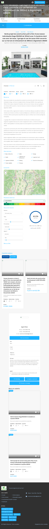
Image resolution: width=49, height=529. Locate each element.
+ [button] (5, 171)
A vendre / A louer (21, 18)
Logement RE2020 (9, 160)
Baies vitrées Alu (9, 154)
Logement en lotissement (22, 157)
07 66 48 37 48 (26, 329)
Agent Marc (24, 327)
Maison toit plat (12, 517)
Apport (5, 231)
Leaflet (34, 194)
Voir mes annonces (24, 337)
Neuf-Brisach (30, 31)
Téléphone (12, 352)
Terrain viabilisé (8, 163)
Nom (11, 341)
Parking (20, 160)
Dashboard (4, 501)
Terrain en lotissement (38, 160)
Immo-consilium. (15, 524)
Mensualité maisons (17, 497)
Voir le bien (12, 272)
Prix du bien (6, 224)
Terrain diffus (5, 519)
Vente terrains (5, 497)
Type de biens (37, 18)
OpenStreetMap (38, 194)
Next (44, 64)
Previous (4, 64)
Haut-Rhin (23, 31)
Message (12, 358)
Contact (15, 499)
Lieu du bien (13, 256)
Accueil (17, 31)
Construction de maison (7, 514)
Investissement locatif (7, 499)
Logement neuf (36, 157)
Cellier (20, 154)
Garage (34, 154)
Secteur (3, 18)
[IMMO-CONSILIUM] (2, 2)
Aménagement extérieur (7, 509)
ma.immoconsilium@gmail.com (26, 333)
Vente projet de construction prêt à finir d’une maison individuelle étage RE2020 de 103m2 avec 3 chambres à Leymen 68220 (23, 462)
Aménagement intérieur (7, 511)
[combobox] (8, 21)
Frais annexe (4, 517)
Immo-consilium (44, 524)
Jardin (6, 157)
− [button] (5, 173)
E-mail (11, 347)
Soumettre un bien (39, 2)
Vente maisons (16, 495)
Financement (17, 514)
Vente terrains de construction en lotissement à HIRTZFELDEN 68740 (36, 280)
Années (5, 210)
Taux (5, 216)
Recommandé (6, 256)
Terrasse (21, 163)
